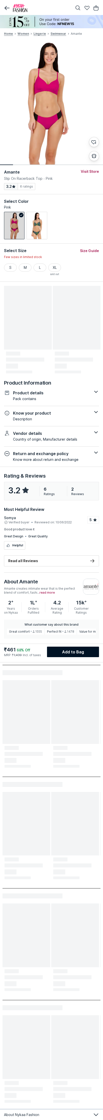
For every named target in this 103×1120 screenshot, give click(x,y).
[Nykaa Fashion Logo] (41, 8)
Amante (12, 172)
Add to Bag (73, 651)
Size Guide (89, 251)
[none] (51, 21)
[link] (14, 225)
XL (55, 267)
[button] (7, 8)
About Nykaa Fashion (21, 1114)
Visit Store (90, 171)
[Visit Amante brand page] (91, 586)
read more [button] (47, 592)
